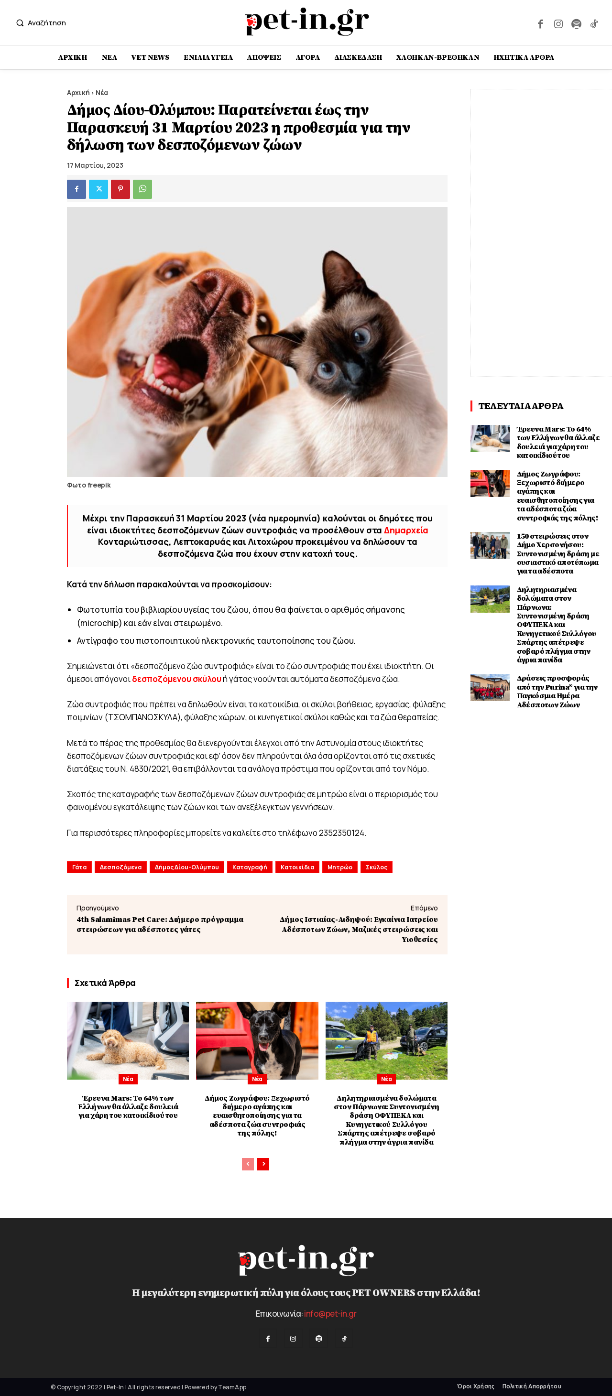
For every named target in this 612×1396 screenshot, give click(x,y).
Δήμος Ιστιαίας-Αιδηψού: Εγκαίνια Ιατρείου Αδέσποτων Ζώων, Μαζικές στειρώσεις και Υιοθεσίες (359, 929)
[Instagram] (558, 22)
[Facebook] (540, 22)
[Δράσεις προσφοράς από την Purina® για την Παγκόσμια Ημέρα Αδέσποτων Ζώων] (490, 687)
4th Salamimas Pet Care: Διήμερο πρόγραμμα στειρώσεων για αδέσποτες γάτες (159, 924)
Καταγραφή (249, 867)
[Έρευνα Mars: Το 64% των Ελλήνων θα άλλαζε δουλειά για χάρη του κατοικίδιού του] (128, 1041)
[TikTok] (594, 22)
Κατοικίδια (297, 867)
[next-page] (263, 1164)
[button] (38, 22)
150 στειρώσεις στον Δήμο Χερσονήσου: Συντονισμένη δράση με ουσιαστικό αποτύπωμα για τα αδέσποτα (558, 553)
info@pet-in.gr (330, 1313)
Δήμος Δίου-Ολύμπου (187, 867)
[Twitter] (98, 189)
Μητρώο (340, 867)
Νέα (102, 92)
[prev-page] (248, 1164)
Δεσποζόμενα (121, 867)
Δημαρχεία (406, 530)
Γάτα (79, 867)
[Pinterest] (120, 189)
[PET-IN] (307, 21)
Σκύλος (376, 867)
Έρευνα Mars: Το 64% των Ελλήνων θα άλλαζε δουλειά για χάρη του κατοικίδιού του (128, 1107)
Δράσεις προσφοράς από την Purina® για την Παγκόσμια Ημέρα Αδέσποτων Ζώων (557, 691)
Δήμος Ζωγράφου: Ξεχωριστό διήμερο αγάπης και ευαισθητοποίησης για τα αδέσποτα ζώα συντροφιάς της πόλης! (257, 1115)
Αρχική (78, 92)
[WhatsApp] (142, 189)
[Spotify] (575, 22)
